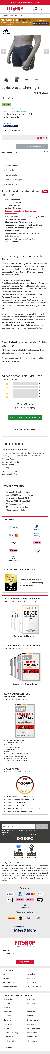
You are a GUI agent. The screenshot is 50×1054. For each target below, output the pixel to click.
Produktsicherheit (13, 184)
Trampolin (30, 1007)
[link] (13, 527)
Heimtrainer (8, 1024)
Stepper (7, 1028)
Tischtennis (8, 1012)
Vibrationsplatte (33, 1041)
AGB (5, 974)
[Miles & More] (25, 929)
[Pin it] (45, 191)
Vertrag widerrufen (25, 962)
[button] (6, 79)
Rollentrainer (31, 1024)
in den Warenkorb (32, 146)
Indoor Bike (8, 1016)
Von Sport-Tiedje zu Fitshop (12, 863)
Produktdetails (12, 165)
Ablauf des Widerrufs (33, 987)
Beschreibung (11, 170)
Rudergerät (31, 1003)
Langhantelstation (34, 1028)
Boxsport (7, 1020)
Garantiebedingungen (14, 175)
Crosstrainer (8, 999)
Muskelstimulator (10, 1041)
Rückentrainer (9, 1037)
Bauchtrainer (32, 1033)
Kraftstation (8, 1007)
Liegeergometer (32, 1020)
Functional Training (11, 1033)
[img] (22, 124)
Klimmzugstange (33, 1037)
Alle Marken (8, 1047)
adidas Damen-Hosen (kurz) (13, 16)
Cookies (6, 978)
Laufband (7, 1003)
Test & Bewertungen (14, 180)
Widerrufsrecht (31, 983)
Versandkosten (8, 983)
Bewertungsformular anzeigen (25, 417)
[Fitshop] (14, 9)
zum (8, 954)
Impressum (30, 978)
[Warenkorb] (46, 9)
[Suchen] (40, 9)
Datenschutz (31, 974)
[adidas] (6, 31)
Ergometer (31, 999)
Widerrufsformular (10, 987)
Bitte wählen (8, 98)
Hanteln (30, 1016)
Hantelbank (31, 1012)
